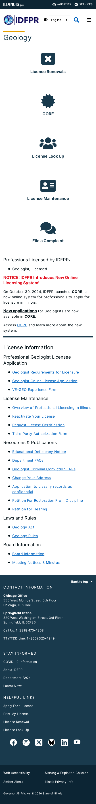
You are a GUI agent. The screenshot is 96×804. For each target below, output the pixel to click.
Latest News (13, 686)
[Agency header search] (76, 20)
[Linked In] (64, 743)
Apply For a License (18, 706)
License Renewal (16, 722)
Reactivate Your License (33, 416)
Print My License (16, 714)
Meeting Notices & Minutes (36, 562)
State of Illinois (52, 793)
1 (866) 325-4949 (41, 638)
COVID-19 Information (20, 662)
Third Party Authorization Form (39, 433)
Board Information (28, 554)
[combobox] (59, 20)
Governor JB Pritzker (17, 793)
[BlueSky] (51, 743)
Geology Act (23, 527)
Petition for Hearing (29, 509)
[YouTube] (77, 743)
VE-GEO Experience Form (34, 389)
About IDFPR (13, 670)
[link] (13, 743)
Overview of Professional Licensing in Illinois (51, 407)
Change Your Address (31, 477)
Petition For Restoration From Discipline (47, 500)
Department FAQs (28, 460)
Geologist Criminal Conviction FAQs (43, 469)
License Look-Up (16, 730)
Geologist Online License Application (44, 381)
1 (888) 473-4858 (30, 630)
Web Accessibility (16, 773)
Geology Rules (25, 536)
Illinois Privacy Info (59, 782)
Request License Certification (38, 425)
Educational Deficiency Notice (39, 451)
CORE (22, 325)
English (56, 20)
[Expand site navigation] (89, 20)
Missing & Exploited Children (66, 773)
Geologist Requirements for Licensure (45, 372)
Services (86, 4)
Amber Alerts (13, 782)
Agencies (64, 4)
